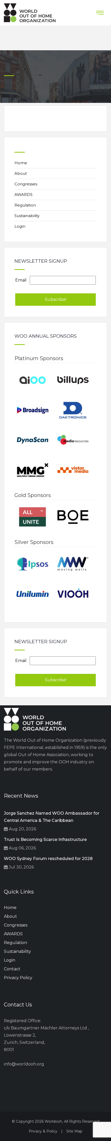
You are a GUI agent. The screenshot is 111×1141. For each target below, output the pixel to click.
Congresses (25, 183)
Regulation (25, 205)
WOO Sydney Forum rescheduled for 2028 (48, 858)
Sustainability (26, 215)
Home (20, 162)
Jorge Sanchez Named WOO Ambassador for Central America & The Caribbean (51, 817)
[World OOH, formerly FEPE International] (30, 12)
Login (19, 226)
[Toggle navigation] (100, 13)
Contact (12, 968)
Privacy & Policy (43, 1131)
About (20, 173)
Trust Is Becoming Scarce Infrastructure (45, 839)
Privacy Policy (18, 977)
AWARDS (23, 194)
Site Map (74, 1131)
